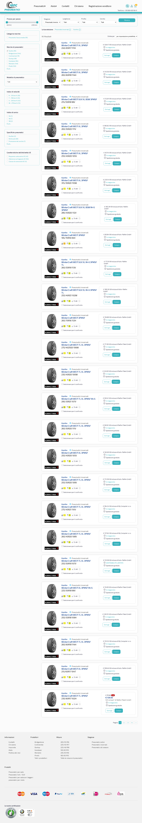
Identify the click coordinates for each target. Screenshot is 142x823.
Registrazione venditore (100, 6)
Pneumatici (40, 6)
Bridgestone (39, 742)
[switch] (30, 814)
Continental (39, 745)
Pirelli (37, 755)
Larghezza (66, 19)
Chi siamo (78, 6)
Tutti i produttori (41, 758)
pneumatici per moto (16, 780)
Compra (116, 55)
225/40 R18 (65, 747)
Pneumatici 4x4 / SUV (17, 775)
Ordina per (111, 36)
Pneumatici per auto (16, 772)
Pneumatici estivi (98, 742)
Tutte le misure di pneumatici (71, 758)
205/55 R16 (65, 742)
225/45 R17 (65, 745)
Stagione (47, 19)
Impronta (12, 747)
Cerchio (102, 19)
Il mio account (132, 6)
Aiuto (54, 6)
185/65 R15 (65, 755)
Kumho (12, 51)
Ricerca (127, 20)
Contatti (65, 6)
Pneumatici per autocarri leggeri (21, 777)
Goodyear (38, 750)
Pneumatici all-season (100, 747)
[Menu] (33, 810)
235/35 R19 (65, 753)
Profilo (83, 19)
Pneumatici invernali (62, 29)
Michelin (38, 753)
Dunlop (37, 747)
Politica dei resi (14, 753)
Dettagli (107, 55)
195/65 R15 (65, 750)
